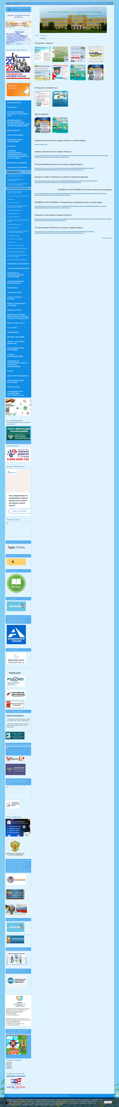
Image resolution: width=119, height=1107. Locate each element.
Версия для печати (107, 238)
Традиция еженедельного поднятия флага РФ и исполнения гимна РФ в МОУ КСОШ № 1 (17, 154)
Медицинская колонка (18, 264)
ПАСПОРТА (11, 146)
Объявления (12, 332)
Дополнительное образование (15, 140)
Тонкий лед (43, 38)
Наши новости (14, 103)
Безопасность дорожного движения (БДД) (15, 180)
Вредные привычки (13, 217)
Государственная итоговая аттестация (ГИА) (17, 114)
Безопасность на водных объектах (18, 188)
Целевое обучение (15, 337)
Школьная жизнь (15, 135)
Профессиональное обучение (16, 304)
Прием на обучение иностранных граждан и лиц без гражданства (17, 316)
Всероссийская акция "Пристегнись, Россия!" (14, 192)
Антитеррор (10, 199)
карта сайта (16, 3)
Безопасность (13, 172)
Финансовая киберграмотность (17, 259)
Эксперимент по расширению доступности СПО (15, 393)
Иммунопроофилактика (14, 210)
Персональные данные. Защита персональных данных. (17, 206)
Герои (10, 371)
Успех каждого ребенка (14, 298)
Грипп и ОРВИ (11, 242)
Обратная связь (14, 292)
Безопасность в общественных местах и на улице (17, 256)
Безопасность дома (13, 235)
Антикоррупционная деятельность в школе (18, 221)
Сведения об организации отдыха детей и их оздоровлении (17, 363)
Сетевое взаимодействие (15, 355)
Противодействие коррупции (15, 349)
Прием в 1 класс (14, 310)
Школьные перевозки (17, 167)
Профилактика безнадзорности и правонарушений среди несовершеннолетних (18, 123)
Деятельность (13, 130)
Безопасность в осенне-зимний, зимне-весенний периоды (17, 184)
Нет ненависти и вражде (14, 239)
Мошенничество (12, 228)
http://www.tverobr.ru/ (15, 715)
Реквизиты (12, 288)
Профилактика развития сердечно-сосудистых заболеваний (18, 232)
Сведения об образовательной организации (15, 275)
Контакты (12, 107)
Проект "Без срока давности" (15, 342)
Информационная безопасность (17, 248)
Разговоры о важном (17, 163)
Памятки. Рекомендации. (41, 144)
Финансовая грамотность (15, 245)
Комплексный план (13, 213)
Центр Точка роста (16, 323)
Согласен (108, 1102)
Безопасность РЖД (13, 202)
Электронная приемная (18, 268)
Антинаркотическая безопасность (18, 196)
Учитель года (13, 387)
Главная (36, 35)
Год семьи (12, 328)
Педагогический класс (18, 376)
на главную (9, 3)
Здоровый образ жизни (14, 224)
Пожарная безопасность (14, 176)
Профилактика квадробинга (16, 252)
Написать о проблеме (19, 511)
